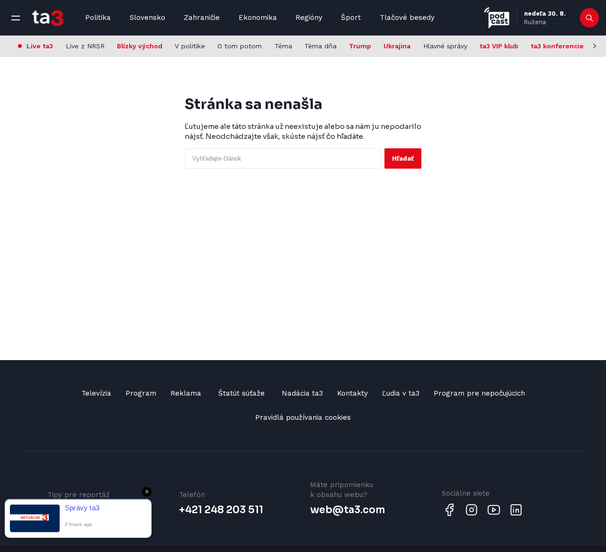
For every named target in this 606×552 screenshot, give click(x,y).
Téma (283, 46)
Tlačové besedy (407, 17)
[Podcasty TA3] (496, 17)
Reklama (185, 393)
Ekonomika (258, 17)
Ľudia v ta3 (400, 393)
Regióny (308, 17)
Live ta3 (40, 46)
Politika (98, 17)
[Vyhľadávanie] (589, 18)
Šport (351, 17)
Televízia (96, 393)
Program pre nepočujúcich (479, 393)
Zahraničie (202, 17)
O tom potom (239, 46)
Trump (360, 46)
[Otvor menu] (15, 18)
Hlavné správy (445, 46)
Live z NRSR (85, 46)
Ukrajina (396, 46)
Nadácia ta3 (302, 393)
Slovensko (147, 17)
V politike (190, 46)
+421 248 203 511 (221, 510)
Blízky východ (139, 46)
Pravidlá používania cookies (303, 417)
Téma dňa (320, 46)
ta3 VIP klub (499, 46)
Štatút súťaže (241, 393)
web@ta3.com (347, 510)
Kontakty (352, 393)
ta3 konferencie (557, 46)
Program (140, 393)
